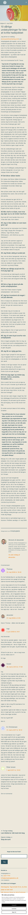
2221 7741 (6, 875)
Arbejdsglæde (15, 531)
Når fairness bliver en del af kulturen (13, 892)
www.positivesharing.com (10, 39)
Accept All (14, 905)
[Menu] (26, 2)
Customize (14, 908)
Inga (8, 629)
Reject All (14, 912)
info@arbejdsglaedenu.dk (9, 878)
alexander (10, 615)
